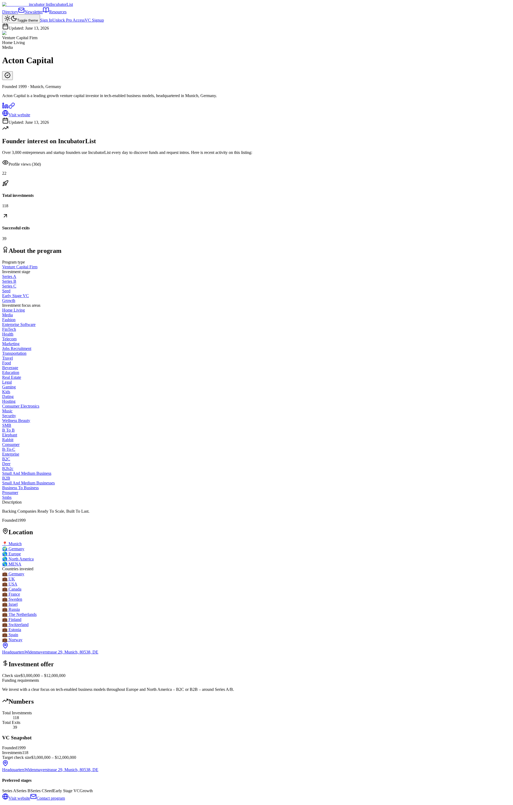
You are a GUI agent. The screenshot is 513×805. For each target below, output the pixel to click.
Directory (10, 12)
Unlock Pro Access (68, 20)
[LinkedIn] (5, 107)
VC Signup (94, 20)
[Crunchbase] (12, 107)
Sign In (46, 20)
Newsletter (34, 12)
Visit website (19, 115)
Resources (58, 12)
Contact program (51, 798)
